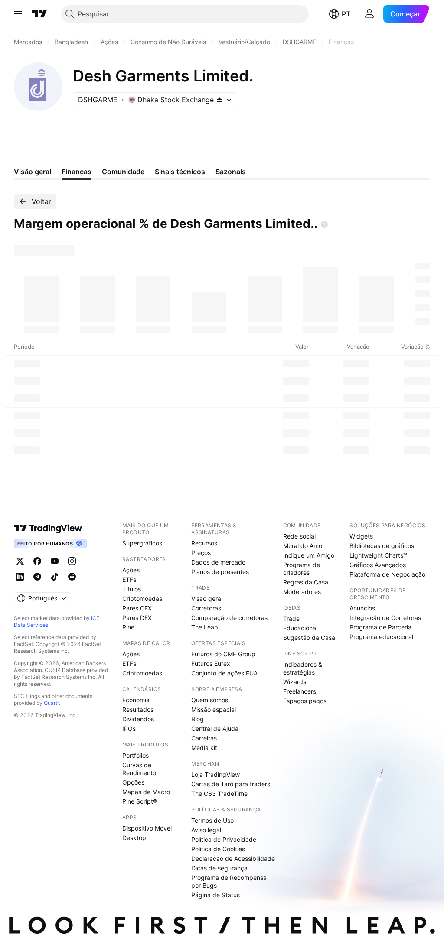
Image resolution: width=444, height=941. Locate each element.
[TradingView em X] (20, 561)
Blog (197, 719)
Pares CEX (137, 608)
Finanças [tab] (76, 171)
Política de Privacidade (223, 839)
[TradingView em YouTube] (55, 561)
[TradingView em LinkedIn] (20, 577)
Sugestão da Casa (309, 637)
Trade (291, 618)
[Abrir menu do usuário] (369, 14)
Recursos (204, 543)
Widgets (361, 536)
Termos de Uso (212, 820)
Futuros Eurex (210, 663)
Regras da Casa (305, 582)
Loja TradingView (215, 774)
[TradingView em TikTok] (55, 577)
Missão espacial (213, 709)
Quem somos (209, 700)
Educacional (300, 628)
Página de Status (215, 895)
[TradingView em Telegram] (37, 577)
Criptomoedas (142, 598)
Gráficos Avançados (377, 564)
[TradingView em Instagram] (72, 561)
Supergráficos (142, 543)
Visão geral (206, 598)
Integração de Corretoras (385, 617)
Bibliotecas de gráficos (381, 545)
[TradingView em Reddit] (72, 577)
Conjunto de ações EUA (224, 673)
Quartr (51, 703)
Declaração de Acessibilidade (233, 858)
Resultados (137, 709)
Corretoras (206, 608)
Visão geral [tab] (32, 171)
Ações (131, 570)
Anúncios (362, 608)
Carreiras (204, 738)
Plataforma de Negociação (387, 574)
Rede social (299, 536)
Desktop (134, 837)
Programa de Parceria (380, 627)
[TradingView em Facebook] (37, 561)
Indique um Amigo (308, 555)
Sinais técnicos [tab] (180, 171)
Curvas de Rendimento (139, 768)
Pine (128, 627)
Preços (201, 552)
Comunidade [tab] (123, 171)
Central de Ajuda (214, 728)
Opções (133, 782)
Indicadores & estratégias (302, 668)
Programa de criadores (301, 568)
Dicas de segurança (219, 868)
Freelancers (299, 691)
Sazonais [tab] (230, 171)
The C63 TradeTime (219, 793)
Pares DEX (137, 617)
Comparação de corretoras (229, 617)
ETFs (129, 579)
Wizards (294, 681)
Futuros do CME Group (223, 654)
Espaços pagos (304, 700)
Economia (136, 700)
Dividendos (138, 719)
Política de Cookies (218, 849)
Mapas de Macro (146, 791)
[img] (219, 100)
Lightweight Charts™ (378, 555)
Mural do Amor (303, 545)
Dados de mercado (218, 562)
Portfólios (135, 755)
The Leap (204, 627)
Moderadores (302, 591)
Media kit (204, 747)
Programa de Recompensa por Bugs (229, 881)
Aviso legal (206, 830)
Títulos (131, 589)
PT (346, 14)
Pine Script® (139, 801)
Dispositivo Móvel (147, 828)
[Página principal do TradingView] (39, 14)
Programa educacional (381, 636)
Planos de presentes (220, 571)
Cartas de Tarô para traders (230, 784)
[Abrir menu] (17, 14)
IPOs (129, 728)
